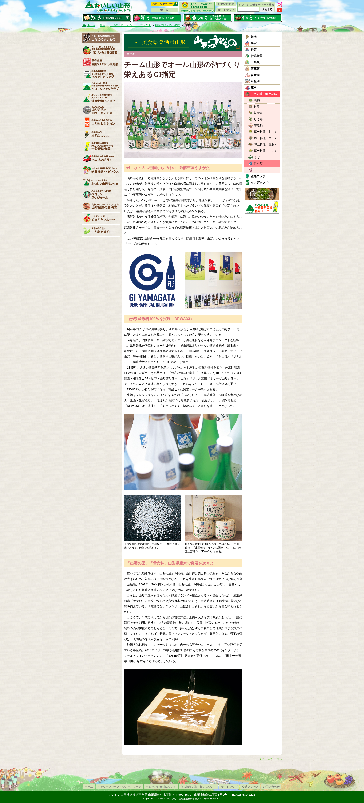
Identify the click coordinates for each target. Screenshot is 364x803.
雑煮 (257, 106)
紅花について (101, 134)
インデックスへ (261, 182)
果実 (254, 43)
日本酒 (258, 163)
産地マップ (258, 176)
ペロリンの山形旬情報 (101, 50)
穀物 (254, 37)
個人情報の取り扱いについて (198, 786)
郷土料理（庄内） (265, 150)
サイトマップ (226, 10)
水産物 (255, 81)
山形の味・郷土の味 (167, 25)
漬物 (257, 100)
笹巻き (258, 112)
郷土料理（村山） (265, 131)
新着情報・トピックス (101, 170)
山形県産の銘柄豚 (101, 206)
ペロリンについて (164, 4)
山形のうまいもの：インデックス (130, 25)
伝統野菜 (256, 56)
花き (254, 87)
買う (157, 18)
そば (257, 157)
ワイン (258, 169)
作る (257, 18)
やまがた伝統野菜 (101, 62)
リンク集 (101, 182)
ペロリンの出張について (161, 786)
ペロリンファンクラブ (101, 86)
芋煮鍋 (258, 125)
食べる (207, 18)
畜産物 (255, 75)
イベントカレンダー (101, 74)
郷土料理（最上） (265, 138)
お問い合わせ (226, 3)
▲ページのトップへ (270, 758)
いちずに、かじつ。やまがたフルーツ (101, 218)
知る (106, 18)
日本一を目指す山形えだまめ (101, 230)
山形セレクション (101, 122)
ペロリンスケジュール (101, 194)
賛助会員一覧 (101, 146)
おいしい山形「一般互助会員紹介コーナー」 (262, 207)
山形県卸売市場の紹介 (101, 110)
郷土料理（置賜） (265, 144)
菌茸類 (255, 68)
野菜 (254, 49)
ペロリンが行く (101, 158)
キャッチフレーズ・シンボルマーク (119, 786)
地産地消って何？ (101, 98)
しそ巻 (258, 119)
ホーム (164, 10)
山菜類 (255, 62)
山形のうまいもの (101, 38)
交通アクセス (250, 786)
